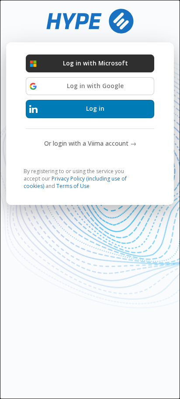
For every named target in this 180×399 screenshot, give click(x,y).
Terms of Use (73, 186)
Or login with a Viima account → (90, 143)
